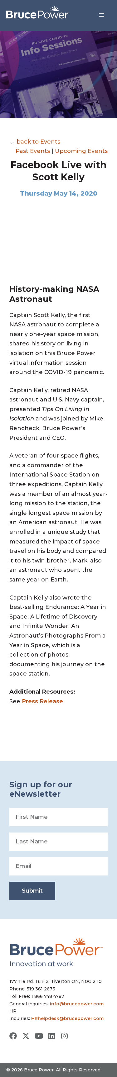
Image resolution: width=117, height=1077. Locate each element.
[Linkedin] (51, 1036)
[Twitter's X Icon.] (26, 1036)
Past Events (33, 151)
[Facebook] (13, 1036)
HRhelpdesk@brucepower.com (67, 1018)
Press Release (43, 701)
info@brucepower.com (77, 1004)
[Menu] (101, 15)
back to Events (38, 141)
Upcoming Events (81, 151)
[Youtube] (38, 1036)
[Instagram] (64, 1036)
